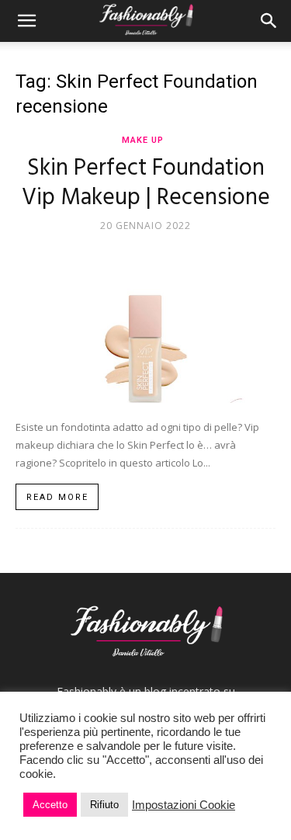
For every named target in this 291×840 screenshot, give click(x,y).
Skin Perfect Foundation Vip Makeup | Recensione (146, 183)
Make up (143, 140)
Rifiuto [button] (104, 804)
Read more (57, 497)
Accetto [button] (50, 804)
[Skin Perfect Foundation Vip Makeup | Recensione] (145, 322)
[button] (26, 21)
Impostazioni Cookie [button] (183, 805)
